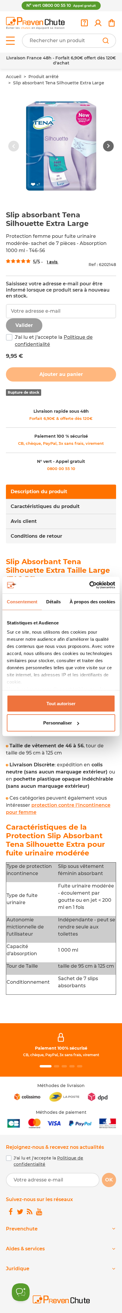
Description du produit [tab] (39, 491)
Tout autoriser (61, 703)
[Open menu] (10, 40)
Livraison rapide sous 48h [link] (61, 411)
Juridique (17, 1268)
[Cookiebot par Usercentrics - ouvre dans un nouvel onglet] (89, 585)
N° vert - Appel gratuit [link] (61, 461)
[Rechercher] (105, 41)
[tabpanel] (61, 776)
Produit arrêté (43, 76)
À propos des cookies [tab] (92, 601)
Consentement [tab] (22, 601)
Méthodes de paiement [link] (61, 1112)
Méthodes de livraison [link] (61, 1085)
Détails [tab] (53, 601)
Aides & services (25, 1249)
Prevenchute (22, 1229)
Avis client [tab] (24, 521)
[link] (98, 22)
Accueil (13, 76)
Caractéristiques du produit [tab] (45, 506)
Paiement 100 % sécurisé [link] (61, 436)
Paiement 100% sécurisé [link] (61, 1048)
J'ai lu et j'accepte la (54, 340)
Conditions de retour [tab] (36, 536)
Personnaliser (57, 722)
